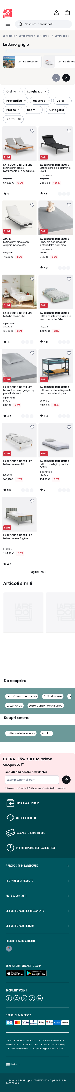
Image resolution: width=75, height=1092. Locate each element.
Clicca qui (35, 788)
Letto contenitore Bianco (45, 706)
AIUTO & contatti (16, 895)
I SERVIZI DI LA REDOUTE (19, 880)
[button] (67, 12)
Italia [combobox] (13, 1064)
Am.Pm (47, 733)
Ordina (11, 91)
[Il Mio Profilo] (56, 12)
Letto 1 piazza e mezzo (22, 696)
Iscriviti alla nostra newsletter (26, 772)
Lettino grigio (62, 35)
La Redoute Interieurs (21, 733)
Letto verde (14, 706)
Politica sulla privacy (54, 1044)
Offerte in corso (30, 1044)
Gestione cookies (19, 1048)
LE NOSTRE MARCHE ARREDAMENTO (25, 910)
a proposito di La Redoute (22, 865)
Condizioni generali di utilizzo (48, 1048)
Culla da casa (53, 696)
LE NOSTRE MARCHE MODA (20, 925)
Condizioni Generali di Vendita (21, 1040)
